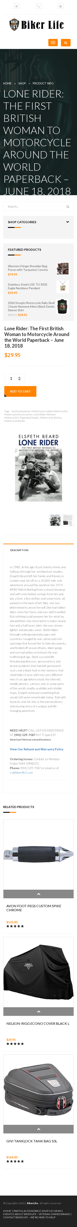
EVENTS (8, 1214)
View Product (38, 894)
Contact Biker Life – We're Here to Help (29, 1217)
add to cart (20, 391)
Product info (43, 83)
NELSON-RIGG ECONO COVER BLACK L (37, 1023)
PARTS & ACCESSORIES (26, 1210)
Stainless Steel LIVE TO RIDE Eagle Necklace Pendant (27, 286)
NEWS (57, 1210)
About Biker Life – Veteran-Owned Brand (42, 1214)
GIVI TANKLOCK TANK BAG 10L (31, 1141)
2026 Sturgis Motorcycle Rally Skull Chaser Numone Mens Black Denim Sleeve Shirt (31, 306)
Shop (22, 83)
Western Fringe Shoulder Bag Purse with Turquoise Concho (28, 267)
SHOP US (47, 1210)
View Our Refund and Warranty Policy (36, 749)
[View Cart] (16, 6)
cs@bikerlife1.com (21, 772)
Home (7, 83)
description (19, 550)
